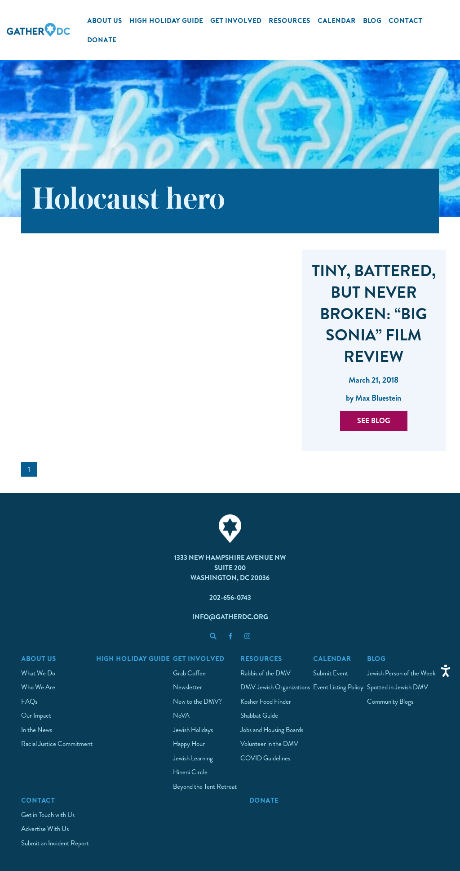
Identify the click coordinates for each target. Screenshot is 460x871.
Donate (101, 39)
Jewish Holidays (193, 730)
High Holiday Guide (166, 20)
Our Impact (36, 715)
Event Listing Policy (338, 687)
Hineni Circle (190, 772)
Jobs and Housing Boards (271, 730)
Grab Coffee (189, 673)
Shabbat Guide (259, 715)
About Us (104, 20)
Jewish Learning (193, 758)
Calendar (337, 20)
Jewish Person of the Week (401, 673)
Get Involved (235, 20)
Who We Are (38, 687)
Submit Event (330, 673)
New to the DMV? (197, 701)
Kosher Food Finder (265, 701)
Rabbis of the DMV (265, 673)
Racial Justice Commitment (57, 744)
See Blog (373, 420)
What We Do (38, 673)
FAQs (29, 701)
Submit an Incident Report (55, 843)
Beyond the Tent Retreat (205, 786)
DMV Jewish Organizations (275, 687)
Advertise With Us (45, 829)
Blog (372, 20)
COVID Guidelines (265, 758)
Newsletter (187, 687)
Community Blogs (390, 701)
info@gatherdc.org (230, 617)
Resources (289, 20)
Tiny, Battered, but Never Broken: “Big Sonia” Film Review (374, 314)
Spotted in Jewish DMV (397, 687)
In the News (36, 730)
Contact (405, 20)
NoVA (181, 715)
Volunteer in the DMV (269, 744)
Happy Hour (189, 744)
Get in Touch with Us (48, 815)
